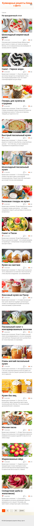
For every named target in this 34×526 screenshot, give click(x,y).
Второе (5, 423)
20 (16, 510)
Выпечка (6, 97)
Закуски (5, 455)
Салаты (5, 65)
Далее (22, 510)
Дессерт (5, 30)
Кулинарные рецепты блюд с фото (17, 4)
